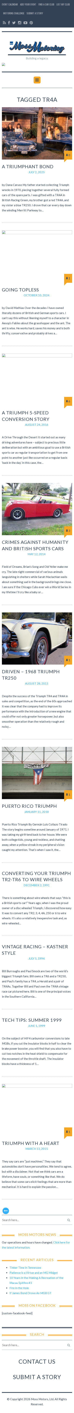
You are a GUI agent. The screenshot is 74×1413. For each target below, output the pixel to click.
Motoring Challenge (13, 13)
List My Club (63, 4)
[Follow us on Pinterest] (31, 23)
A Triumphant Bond (28, 166)
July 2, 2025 (36, 172)
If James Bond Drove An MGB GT (30, 1293)
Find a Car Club (46, 4)
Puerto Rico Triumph (29, 806)
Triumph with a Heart (30, 1143)
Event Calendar (10, 4)
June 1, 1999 (36, 1025)
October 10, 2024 (36, 295)
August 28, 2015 (36, 683)
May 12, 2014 (37, 554)
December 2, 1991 (37, 885)
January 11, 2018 (36, 811)
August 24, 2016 (36, 424)
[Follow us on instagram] (19, 23)
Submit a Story (35, 13)
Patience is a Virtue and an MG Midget (33, 1272)
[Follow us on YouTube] (25, 23)
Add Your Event (28, 4)
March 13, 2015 (36, 1148)
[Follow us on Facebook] (9, 23)
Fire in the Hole (19, 1288)
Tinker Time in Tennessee (25, 1267)
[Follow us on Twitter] (14, 23)
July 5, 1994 (36, 958)
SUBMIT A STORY (37, 1376)
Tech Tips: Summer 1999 (32, 1020)
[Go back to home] (37, 45)
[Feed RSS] (4, 23)
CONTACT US (37, 1361)
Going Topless (20, 289)
